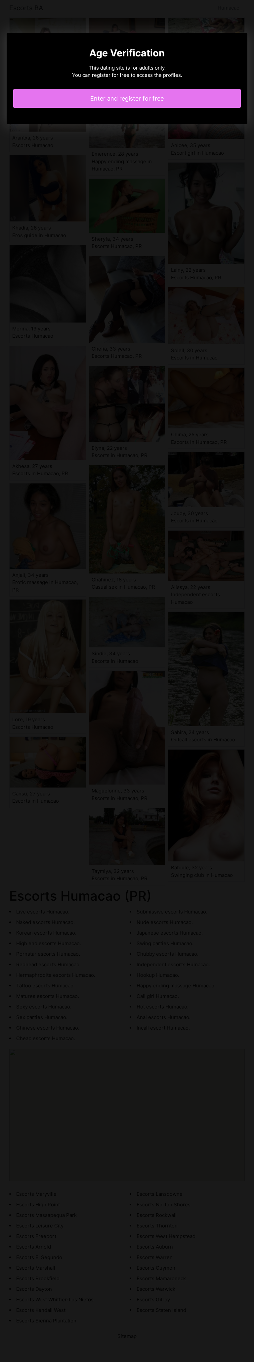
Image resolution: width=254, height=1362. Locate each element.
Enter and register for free (127, 98)
